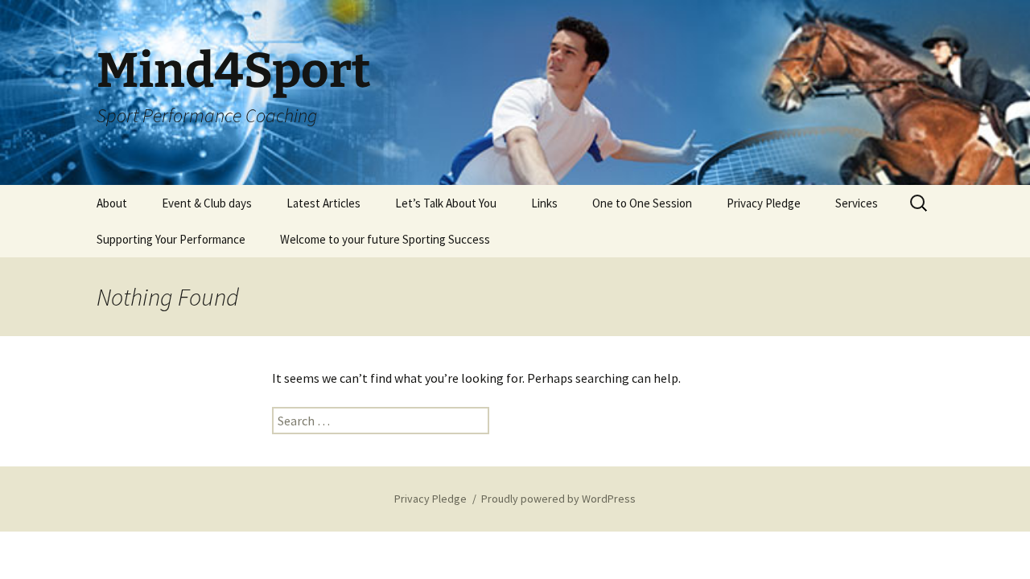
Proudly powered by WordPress (558, 498)
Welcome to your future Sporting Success (385, 239)
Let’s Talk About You (445, 203)
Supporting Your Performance (171, 239)
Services (856, 203)
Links (544, 203)
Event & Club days (207, 203)
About (112, 203)
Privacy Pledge (764, 203)
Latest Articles (323, 203)
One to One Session (642, 203)
